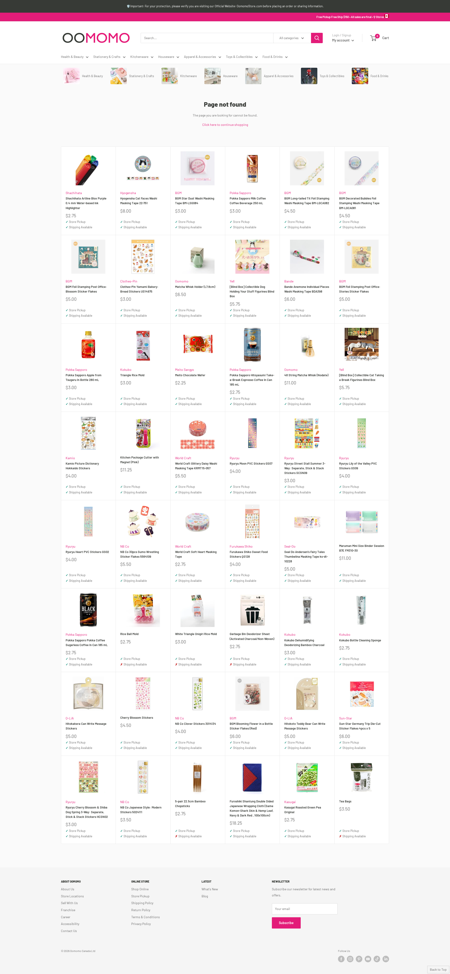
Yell (232, 281)
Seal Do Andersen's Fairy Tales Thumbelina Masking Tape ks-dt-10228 (306, 556)
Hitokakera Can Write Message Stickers (86, 726)
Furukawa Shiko (241, 546)
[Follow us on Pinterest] (359, 959)
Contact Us (69, 931)
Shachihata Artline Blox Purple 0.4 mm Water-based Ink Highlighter (86, 203)
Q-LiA (70, 718)
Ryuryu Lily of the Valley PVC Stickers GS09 (358, 466)
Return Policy (140, 910)
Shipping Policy (142, 903)
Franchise (68, 910)
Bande (288, 281)
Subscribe (286, 923)
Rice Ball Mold (129, 634)
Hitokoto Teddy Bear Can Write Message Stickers (304, 726)
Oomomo (181, 281)
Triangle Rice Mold (132, 375)
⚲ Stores (378, 17)
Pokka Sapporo (240, 193)
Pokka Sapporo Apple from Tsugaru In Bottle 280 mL (83, 377)
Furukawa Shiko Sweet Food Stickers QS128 (249, 554)
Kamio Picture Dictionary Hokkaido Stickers (82, 466)
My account (341, 40)
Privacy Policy (141, 924)
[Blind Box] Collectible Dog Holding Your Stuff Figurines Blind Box (252, 291)
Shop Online (140, 889)
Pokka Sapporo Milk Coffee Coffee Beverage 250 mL (248, 200)
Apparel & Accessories (200, 57)
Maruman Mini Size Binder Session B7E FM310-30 (361, 548)
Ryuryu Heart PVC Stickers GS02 (87, 552)
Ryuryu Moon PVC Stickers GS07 (251, 463)
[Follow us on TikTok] (377, 959)
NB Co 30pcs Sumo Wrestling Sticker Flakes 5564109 (139, 554)
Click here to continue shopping (225, 125)
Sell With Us (69, 903)
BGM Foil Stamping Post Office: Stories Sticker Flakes (359, 289)
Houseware (166, 57)
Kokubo (125, 370)
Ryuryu (235, 458)
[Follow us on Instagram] (350, 959)
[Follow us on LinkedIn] (385, 959)
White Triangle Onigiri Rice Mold (196, 634)
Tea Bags (345, 801)
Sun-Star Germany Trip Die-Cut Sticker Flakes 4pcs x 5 (360, 726)
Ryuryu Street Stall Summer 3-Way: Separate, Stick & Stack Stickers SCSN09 (304, 468)
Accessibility (70, 924)
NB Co (124, 546)
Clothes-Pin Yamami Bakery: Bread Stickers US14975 (139, 289)
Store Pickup (140, 896)
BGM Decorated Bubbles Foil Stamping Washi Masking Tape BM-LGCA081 (359, 203)
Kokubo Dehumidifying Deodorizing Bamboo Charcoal (304, 642)
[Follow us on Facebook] (341, 959)
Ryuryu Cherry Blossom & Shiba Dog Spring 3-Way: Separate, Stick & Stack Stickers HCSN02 (87, 812)
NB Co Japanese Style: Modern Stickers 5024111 (140, 809)
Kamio (70, 458)
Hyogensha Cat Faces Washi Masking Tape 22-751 (138, 200)
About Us (67, 889)
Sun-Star (345, 718)
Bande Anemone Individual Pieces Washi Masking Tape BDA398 (306, 289)
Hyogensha (128, 193)
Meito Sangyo (184, 370)
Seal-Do (290, 546)
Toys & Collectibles (239, 57)
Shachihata (74, 193)
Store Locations (72, 896)
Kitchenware (139, 57)
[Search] (317, 38)
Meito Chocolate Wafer (190, 375)
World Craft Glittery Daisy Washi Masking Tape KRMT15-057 (196, 466)
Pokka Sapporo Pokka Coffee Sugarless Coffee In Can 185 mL (87, 642)
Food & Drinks (272, 57)
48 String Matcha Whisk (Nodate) (306, 375)
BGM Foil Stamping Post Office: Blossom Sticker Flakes (86, 289)
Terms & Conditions (145, 917)
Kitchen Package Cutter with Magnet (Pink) (139, 459)
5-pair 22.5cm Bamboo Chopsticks (190, 803)
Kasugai (290, 802)
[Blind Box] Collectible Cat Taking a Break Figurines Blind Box (361, 377)
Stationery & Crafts (106, 57)
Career (65, 917)
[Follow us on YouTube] (368, 959)
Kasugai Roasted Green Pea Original (302, 809)
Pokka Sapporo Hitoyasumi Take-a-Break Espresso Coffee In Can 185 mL (252, 379)
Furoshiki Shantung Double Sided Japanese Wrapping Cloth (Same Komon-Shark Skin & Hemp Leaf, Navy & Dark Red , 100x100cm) (252, 808)
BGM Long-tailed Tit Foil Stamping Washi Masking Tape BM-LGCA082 (306, 200)
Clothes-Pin (128, 281)
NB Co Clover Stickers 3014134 (195, 724)
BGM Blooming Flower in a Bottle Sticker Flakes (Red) (251, 726)
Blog (205, 896)
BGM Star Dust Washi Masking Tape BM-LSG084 (194, 200)
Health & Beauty (72, 57)
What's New (210, 889)
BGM (178, 193)
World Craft (183, 458)
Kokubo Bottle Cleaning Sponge (360, 640)
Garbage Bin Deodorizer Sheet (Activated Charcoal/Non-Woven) (252, 636)
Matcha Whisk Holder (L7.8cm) (195, 287)
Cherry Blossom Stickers (136, 717)
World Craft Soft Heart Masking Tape (196, 554)
